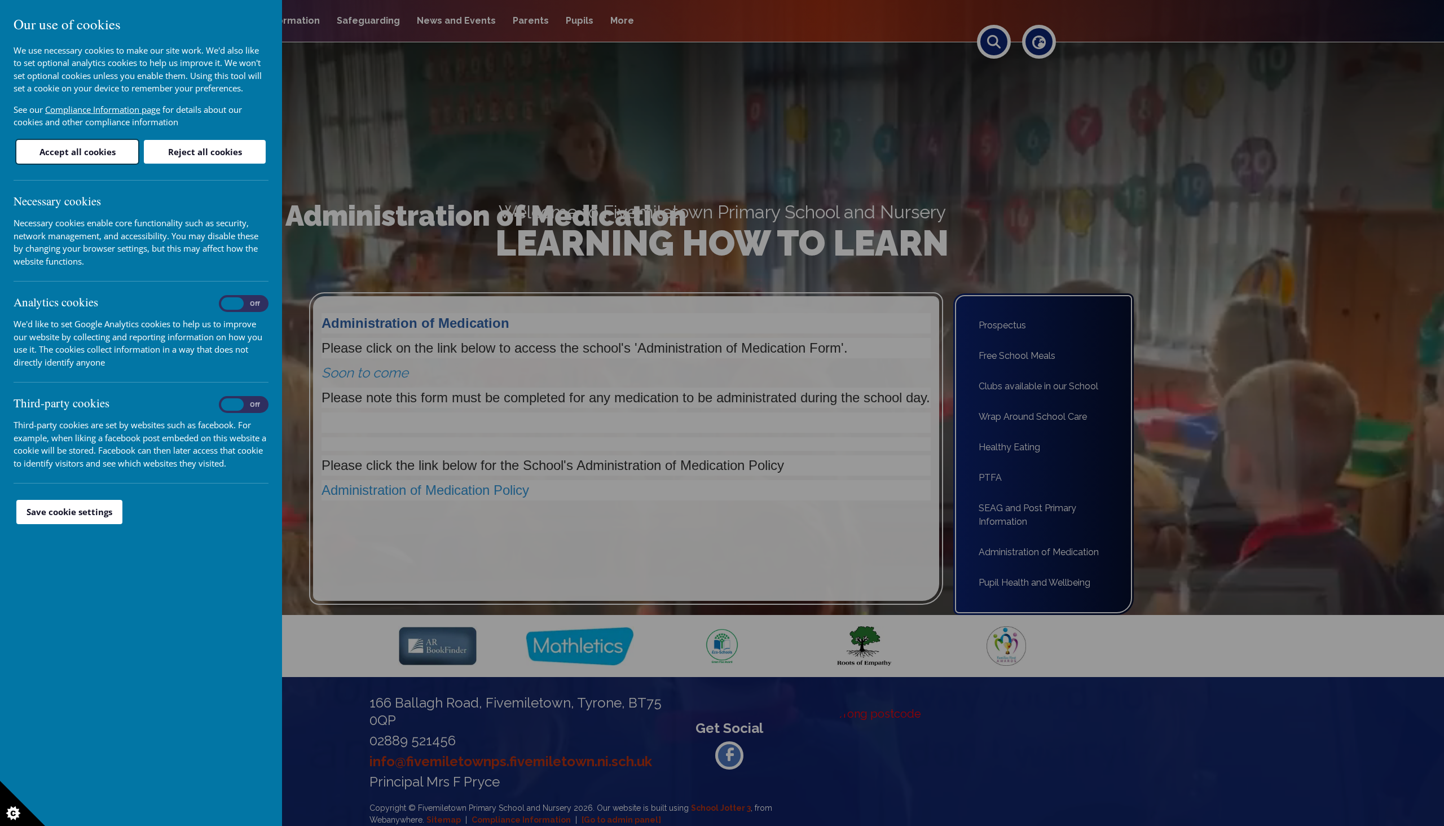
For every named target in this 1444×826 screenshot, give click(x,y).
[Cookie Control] (22, 803)
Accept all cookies (77, 151)
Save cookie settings (69, 511)
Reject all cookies (205, 151)
